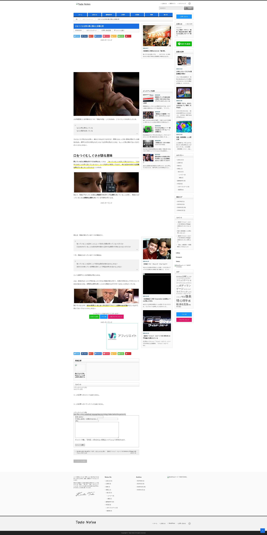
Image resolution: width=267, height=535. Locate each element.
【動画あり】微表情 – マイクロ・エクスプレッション (162, 115)
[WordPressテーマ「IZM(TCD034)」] (180, 477)
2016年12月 (180, 207)
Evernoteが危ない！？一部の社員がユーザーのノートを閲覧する (162, 129)
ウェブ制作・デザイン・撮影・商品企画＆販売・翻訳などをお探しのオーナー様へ (183, 32)
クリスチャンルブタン (184, 278)
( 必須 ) (79, 417)
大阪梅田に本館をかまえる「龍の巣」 (154, 51)
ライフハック (182, 292)
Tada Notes (132, 533)
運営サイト (173, 3)
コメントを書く (120, 30)
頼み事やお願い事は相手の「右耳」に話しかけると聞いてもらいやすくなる (91, 452)
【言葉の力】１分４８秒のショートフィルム (162, 143)
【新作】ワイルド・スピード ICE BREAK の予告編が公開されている (121, 452)
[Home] (76, 19)
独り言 (166, 14)
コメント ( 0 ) (78, 389)
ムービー (181, 174)
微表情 (180, 189)
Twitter (178, 261)
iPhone (180, 276)
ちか (188, 226)
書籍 (180, 177)
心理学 (123, 14)
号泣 (183, 297)
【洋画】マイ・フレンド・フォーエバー (155, 264)
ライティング (187, 289)
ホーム (80, 14)
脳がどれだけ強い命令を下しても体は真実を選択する (80, 375)
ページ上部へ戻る (262, 530)
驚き (180, 306)
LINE (184, 276)
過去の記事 (189, 23)
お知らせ (164, 3)
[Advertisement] (131, 7)
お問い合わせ (182, 523)
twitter (192, 3)
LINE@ (178, 253)
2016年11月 (180, 210)
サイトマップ (182, 3)
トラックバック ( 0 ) (80, 387)
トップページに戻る (80, 461)
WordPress (172, 523)
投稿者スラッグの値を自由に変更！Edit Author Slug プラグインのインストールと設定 (156, 100)
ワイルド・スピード (183, 293)
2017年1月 (180, 204)
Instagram (179, 257)
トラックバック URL (80, 412)
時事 (151, 14)
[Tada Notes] (83, 4)
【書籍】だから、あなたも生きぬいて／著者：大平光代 (183, 105)
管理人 (179, 168)
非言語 (137, 14)
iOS (177, 276)
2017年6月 (180, 201)
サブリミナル (182, 283)
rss (189, 3)
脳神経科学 (109, 14)
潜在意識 (108, 30)
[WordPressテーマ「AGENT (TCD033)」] (184, 266)
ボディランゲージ (88, 19)
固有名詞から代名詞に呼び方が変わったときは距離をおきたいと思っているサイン (156, 159)
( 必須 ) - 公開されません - (86, 419)
